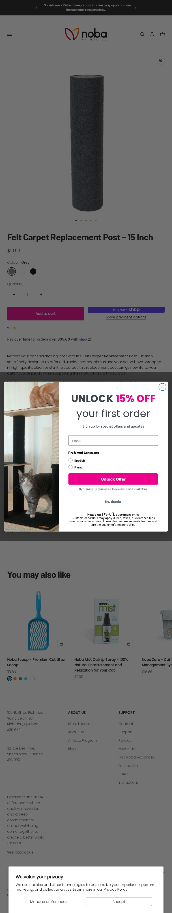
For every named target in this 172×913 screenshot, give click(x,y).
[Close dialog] (162, 387)
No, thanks (113, 501)
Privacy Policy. (116, 889)
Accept (118, 901)
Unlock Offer (113, 479)
